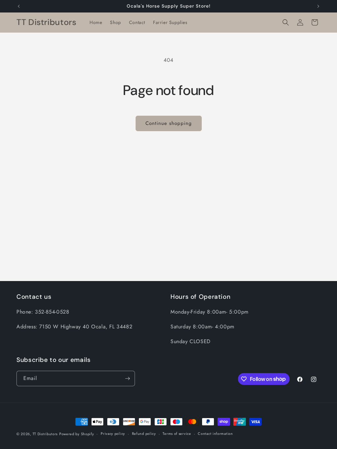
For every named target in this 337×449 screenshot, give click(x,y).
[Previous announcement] (19, 6)
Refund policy (144, 433)
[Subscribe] (127, 378)
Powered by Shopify (76, 434)
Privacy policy (113, 433)
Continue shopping (168, 123)
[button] (285, 22)
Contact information (215, 433)
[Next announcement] (318, 6)
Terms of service (177, 433)
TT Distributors (45, 434)
